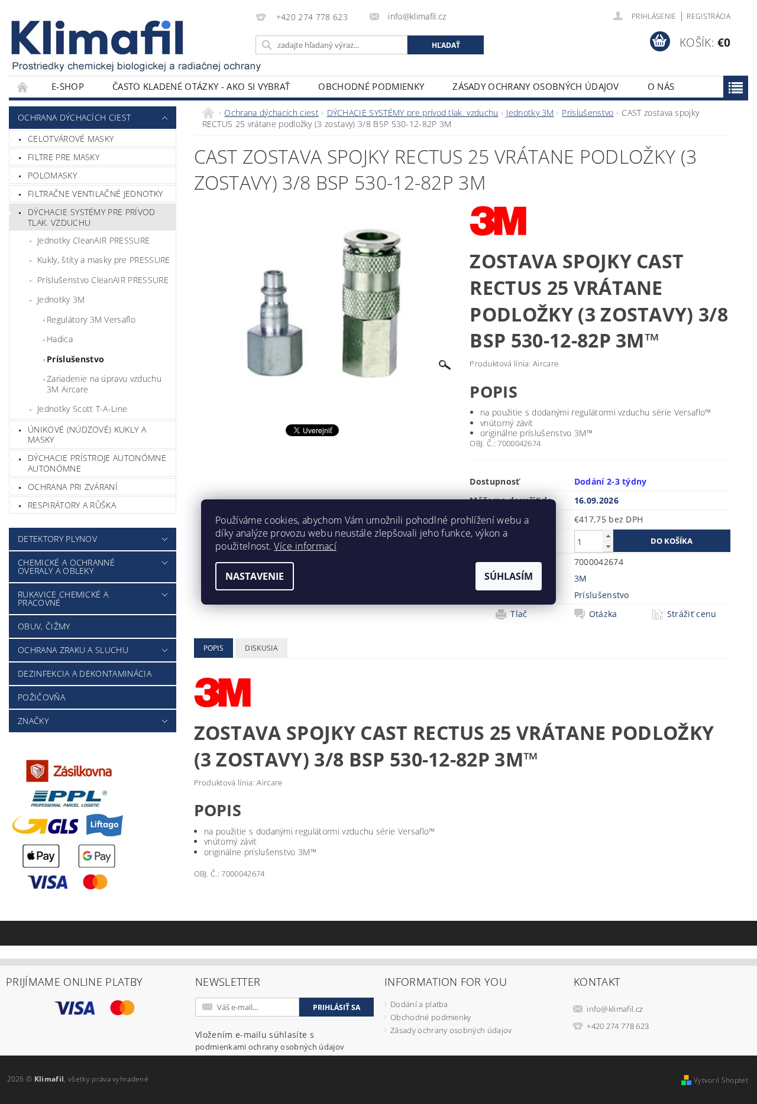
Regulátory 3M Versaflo (91, 319)
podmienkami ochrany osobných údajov (269, 1046)
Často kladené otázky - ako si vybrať (201, 86)
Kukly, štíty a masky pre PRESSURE (103, 259)
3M (580, 578)
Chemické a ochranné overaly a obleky (66, 566)
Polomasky (52, 175)
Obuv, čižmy (44, 626)
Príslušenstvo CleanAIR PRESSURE (103, 279)
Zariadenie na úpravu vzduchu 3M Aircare (104, 384)
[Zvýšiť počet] (608, 535)
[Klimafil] (98, 37)
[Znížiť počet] (608, 546)
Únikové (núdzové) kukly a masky (87, 435)
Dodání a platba (419, 1004)
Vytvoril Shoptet (721, 1080)
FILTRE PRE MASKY (63, 157)
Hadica (60, 339)
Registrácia (708, 16)
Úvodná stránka (23, 86)
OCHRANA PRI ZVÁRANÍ (73, 486)
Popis (213, 648)
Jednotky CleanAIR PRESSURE (93, 240)
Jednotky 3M (61, 299)
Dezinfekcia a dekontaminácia (84, 673)
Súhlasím (508, 576)
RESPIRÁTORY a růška (72, 505)
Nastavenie (254, 576)
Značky (33, 720)
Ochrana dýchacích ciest (74, 117)
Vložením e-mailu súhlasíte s (269, 1040)
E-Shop (67, 86)
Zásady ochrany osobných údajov (535, 86)
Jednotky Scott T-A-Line (82, 408)
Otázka (603, 614)
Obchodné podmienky (371, 86)
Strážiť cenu (692, 614)
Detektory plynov (57, 538)
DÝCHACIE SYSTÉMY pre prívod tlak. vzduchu (92, 217)
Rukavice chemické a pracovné (63, 598)
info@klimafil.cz (615, 1009)
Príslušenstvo (75, 359)
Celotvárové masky (71, 138)
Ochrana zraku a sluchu (73, 649)
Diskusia (261, 648)
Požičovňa (41, 697)
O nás (661, 86)
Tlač (518, 614)
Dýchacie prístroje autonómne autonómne (97, 463)
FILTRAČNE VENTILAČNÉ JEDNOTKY (95, 193)
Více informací (305, 546)
